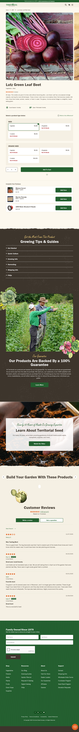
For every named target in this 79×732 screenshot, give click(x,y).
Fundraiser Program (64, 681)
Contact (60, 670)
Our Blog (24, 670)
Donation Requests (64, 687)
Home (7, 10)
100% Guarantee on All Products (46, 1)
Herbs (8, 677)
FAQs (23, 687)
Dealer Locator (45, 677)
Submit (13, 657)
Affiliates (44, 684)
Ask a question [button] (51, 520)
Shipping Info (62, 674)
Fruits (8, 684)
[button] (9, 92)
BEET (13, 10)
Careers (43, 687)
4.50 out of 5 (44, 512)
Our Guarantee (45, 681)
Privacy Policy (24, 716)
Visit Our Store (45, 674)
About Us (44, 670)
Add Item (63, 190)
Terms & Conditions (34, 716)
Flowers (8, 674)
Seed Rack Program (64, 684)
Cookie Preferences (53, 716)
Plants (8, 681)
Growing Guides (26, 674)
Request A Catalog (27, 681)
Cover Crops (9, 687)
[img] (10, 534)
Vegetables (9, 670)
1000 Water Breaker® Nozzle (26, 207)
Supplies (9, 691)
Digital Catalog (26, 684)
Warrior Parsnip (21, 197)
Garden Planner (26, 677)
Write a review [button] (27, 520)
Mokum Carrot (21, 188)
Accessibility (44, 716)
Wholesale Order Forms (65, 677)
